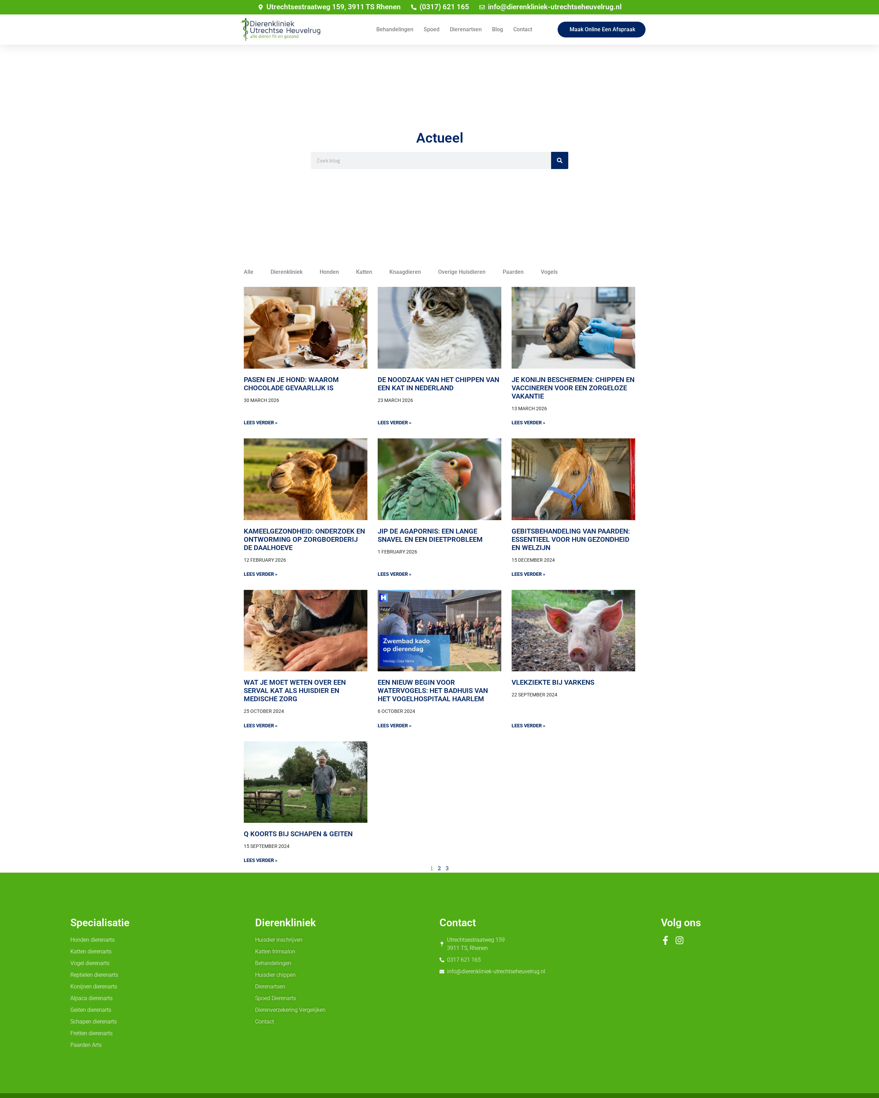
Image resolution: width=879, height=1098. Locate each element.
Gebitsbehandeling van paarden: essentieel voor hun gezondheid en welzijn (571, 539)
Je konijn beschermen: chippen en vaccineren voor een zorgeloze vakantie (573, 388)
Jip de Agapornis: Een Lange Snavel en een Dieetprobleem (430, 535)
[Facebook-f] (665, 940)
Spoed (432, 29)
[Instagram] (679, 940)
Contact (522, 29)
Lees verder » (260, 422)
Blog (497, 29)
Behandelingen (394, 29)
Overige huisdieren (462, 272)
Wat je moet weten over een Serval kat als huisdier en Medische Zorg (295, 690)
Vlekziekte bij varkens (553, 682)
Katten (364, 272)
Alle (248, 272)
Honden (329, 272)
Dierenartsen (466, 29)
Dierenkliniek (286, 272)
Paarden (513, 272)
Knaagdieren (405, 272)
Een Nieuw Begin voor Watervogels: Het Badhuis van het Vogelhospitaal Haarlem (433, 690)
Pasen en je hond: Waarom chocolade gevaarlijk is (291, 384)
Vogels (549, 272)
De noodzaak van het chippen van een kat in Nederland (438, 384)
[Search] (559, 160)
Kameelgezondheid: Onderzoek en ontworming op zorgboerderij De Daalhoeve (304, 539)
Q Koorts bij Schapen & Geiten (298, 834)
